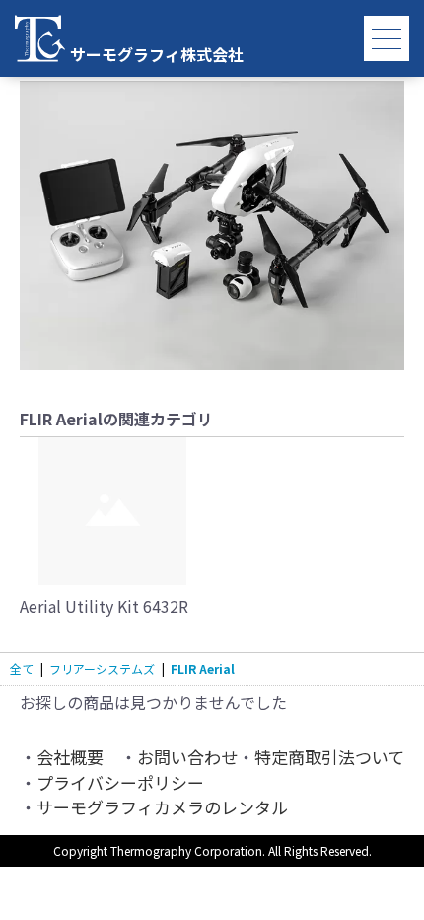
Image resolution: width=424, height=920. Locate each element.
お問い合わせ (187, 756)
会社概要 (70, 756)
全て (22, 668)
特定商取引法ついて (329, 756)
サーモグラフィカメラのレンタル (162, 807)
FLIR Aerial (203, 668)
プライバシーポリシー (120, 782)
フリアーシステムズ (102, 668)
